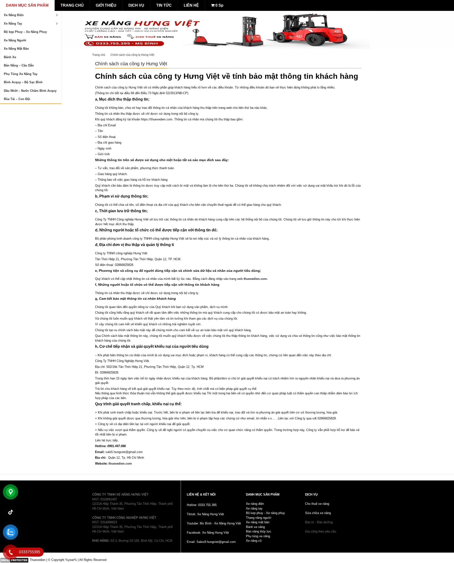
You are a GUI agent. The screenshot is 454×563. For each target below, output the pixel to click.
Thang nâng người (258, 517)
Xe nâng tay (254, 508)
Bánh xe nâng (255, 527)
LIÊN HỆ (191, 5)
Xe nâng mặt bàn (257, 522)
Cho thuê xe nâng (317, 504)
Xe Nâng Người (15, 40)
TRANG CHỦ (72, 5)
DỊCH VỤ (136, 5)
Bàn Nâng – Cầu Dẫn (19, 65)
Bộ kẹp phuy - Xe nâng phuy (265, 513)
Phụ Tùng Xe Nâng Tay (20, 74)
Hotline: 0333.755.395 (202, 505)
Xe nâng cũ (254, 540)
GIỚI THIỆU (106, 5)
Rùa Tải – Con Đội (17, 99)
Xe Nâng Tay (13, 23)
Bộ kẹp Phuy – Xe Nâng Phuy (25, 32)
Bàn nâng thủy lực (258, 531)
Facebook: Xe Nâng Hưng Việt (208, 532)
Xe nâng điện (255, 504)
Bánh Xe (10, 57)
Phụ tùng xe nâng (258, 536)
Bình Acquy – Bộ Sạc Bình (23, 82)
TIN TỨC (164, 5)
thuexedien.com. (256, 279)
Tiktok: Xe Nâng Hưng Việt (205, 514)
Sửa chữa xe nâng (318, 513)
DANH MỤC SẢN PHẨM (27, 5)
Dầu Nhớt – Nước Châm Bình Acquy (30, 90)
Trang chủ (98, 55)
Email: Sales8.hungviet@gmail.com (211, 542)
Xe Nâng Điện (14, 15)
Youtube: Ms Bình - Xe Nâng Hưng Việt (214, 523)
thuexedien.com (120, 463)
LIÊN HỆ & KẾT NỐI (201, 494)
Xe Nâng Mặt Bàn (16, 48)
